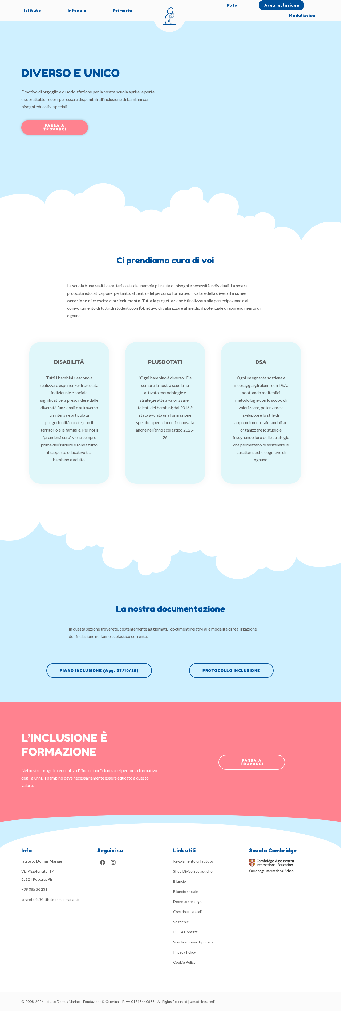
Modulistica (302, 15)
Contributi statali (187, 911)
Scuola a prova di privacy (193, 942)
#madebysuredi (202, 1002)
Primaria (122, 10)
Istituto (32, 10)
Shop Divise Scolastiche (193, 871)
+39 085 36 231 (34, 889)
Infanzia (77, 10)
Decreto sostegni (187, 901)
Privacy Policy (184, 952)
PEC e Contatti (185, 932)
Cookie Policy (184, 962)
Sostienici (181, 921)
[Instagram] (113, 862)
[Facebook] (102, 862)
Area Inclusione (281, 5)
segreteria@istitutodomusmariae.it (50, 899)
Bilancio (179, 881)
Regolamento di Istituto (193, 861)
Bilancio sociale (185, 891)
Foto (232, 5)
